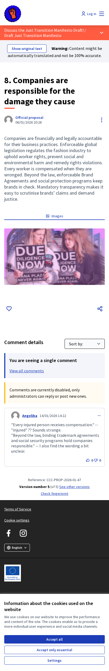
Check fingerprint (54, 493)
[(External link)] (54, 256)
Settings (54, 660)
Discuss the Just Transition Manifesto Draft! (44, 30)
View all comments (27, 370)
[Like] (9, 308)
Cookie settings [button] (16, 520)
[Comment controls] (99, 415)
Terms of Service (17, 509)
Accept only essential (54, 649)
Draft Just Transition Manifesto (32, 35)
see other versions (74, 486)
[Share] (100, 308)
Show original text (27, 48)
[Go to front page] (41, 13)
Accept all (54, 639)
